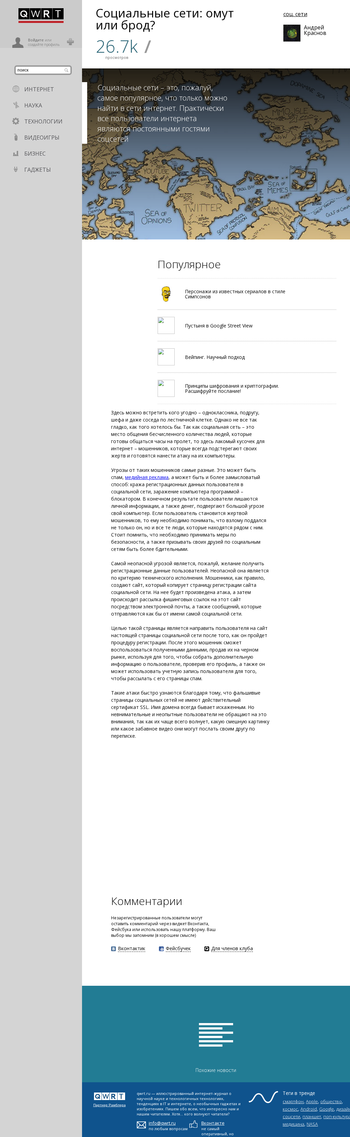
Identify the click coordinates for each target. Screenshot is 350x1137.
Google (326, 1109)
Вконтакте (213, 1123)
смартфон (293, 1101)
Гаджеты (37, 169)
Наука (33, 105)
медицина (293, 1124)
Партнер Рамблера (109, 1105)
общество (331, 1101)
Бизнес (35, 153)
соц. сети (295, 14)
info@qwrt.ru (162, 1123)
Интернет (39, 89)
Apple (312, 1101)
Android (308, 1109)
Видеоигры (41, 137)
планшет (311, 1116)
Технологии (43, 121)
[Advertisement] (195, 816)
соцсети (291, 1116)
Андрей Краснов (312, 30)
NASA (312, 1124)
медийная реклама (147, 477)
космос (290, 1109)
